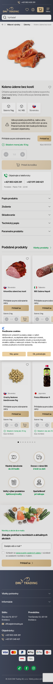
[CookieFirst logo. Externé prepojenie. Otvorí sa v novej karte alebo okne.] (3, 328)
